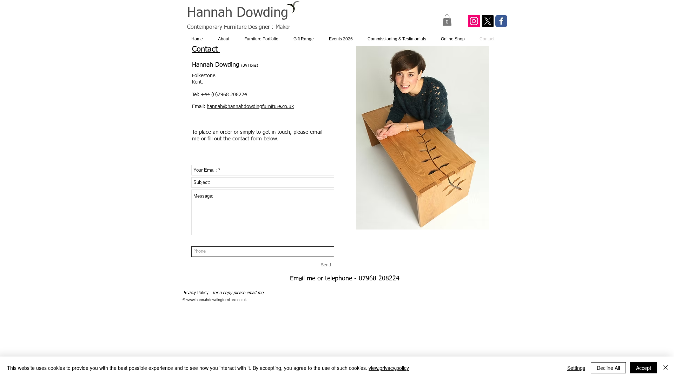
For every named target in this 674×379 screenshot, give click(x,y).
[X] (488, 21)
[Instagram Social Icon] (474, 21)
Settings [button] (576, 367)
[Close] (665, 367)
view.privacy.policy (389, 367)
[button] (447, 20)
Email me (302, 278)
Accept (643, 367)
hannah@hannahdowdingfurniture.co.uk (250, 106)
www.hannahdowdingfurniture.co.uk (216, 300)
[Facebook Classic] (501, 21)
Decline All (608, 367)
